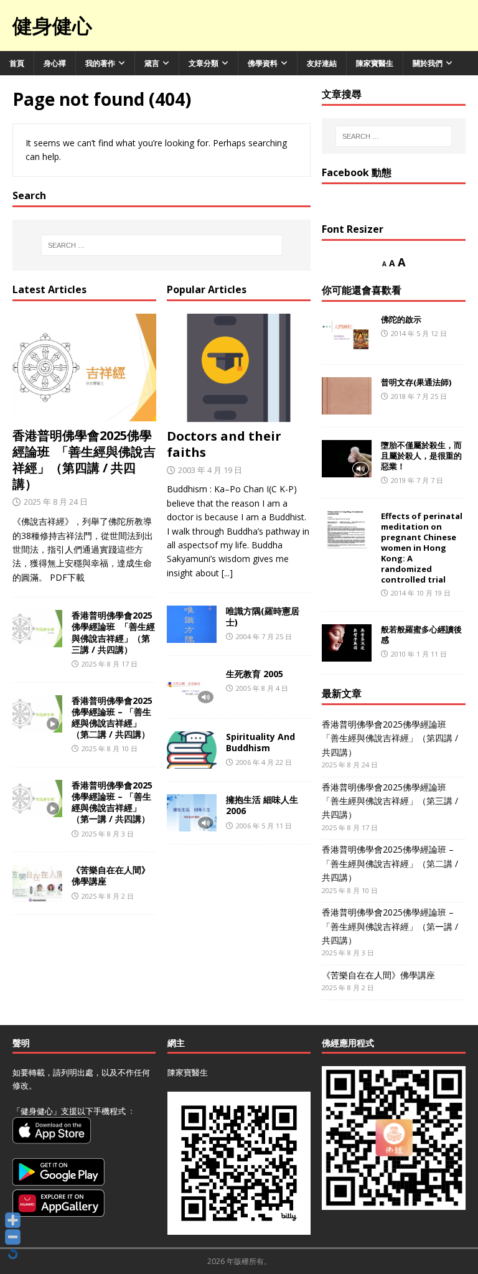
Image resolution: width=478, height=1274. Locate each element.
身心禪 (55, 63)
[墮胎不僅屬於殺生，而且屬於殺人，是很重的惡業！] (347, 458)
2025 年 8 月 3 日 (108, 833)
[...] (227, 573)
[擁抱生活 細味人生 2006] (192, 812)
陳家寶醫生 (374, 63)
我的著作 (100, 63)
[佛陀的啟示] (347, 333)
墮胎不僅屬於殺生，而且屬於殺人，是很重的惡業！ (421, 455)
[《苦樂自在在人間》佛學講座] (37, 883)
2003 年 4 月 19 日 (210, 469)
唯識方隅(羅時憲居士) (262, 616)
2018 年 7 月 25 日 (419, 396)
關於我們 (428, 63)
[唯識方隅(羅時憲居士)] (192, 624)
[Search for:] (161, 245)
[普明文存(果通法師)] (347, 396)
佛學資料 (263, 63)
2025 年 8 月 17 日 (110, 663)
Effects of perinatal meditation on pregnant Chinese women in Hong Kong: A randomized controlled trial (421, 547)
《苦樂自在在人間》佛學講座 (111, 875)
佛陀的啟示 (401, 319)
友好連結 (322, 63)
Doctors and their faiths (224, 444)
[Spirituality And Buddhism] (192, 750)
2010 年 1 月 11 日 (419, 653)
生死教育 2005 (254, 674)
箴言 (151, 63)
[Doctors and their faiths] (239, 368)
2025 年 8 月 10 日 (110, 748)
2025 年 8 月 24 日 (56, 501)
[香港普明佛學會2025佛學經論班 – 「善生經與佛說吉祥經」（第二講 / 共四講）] (37, 714)
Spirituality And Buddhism (260, 742)
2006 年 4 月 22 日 (264, 762)
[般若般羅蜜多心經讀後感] (347, 643)
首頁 (16, 63)
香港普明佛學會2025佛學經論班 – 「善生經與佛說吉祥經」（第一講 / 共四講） (112, 802)
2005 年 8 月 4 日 (262, 688)
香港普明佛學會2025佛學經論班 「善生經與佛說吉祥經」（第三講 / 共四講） (113, 632)
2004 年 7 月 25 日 (264, 636)
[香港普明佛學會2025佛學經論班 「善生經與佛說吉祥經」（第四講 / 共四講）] (84, 368)
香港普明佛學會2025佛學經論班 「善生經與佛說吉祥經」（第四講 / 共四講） (84, 459)
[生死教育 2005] (192, 687)
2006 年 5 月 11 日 (264, 825)
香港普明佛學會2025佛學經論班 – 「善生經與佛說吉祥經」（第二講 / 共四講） (112, 718)
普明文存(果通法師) (416, 382)
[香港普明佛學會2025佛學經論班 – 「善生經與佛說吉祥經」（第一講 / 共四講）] (37, 798)
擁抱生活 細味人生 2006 (262, 805)
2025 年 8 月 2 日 (108, 896)
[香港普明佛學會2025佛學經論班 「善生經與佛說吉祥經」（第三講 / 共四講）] (37, 628)
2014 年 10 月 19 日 (421, 592)
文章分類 (203, 63)
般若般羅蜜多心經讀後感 (421, 634)
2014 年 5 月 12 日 (419, 333)
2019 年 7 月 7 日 (417, 480)
